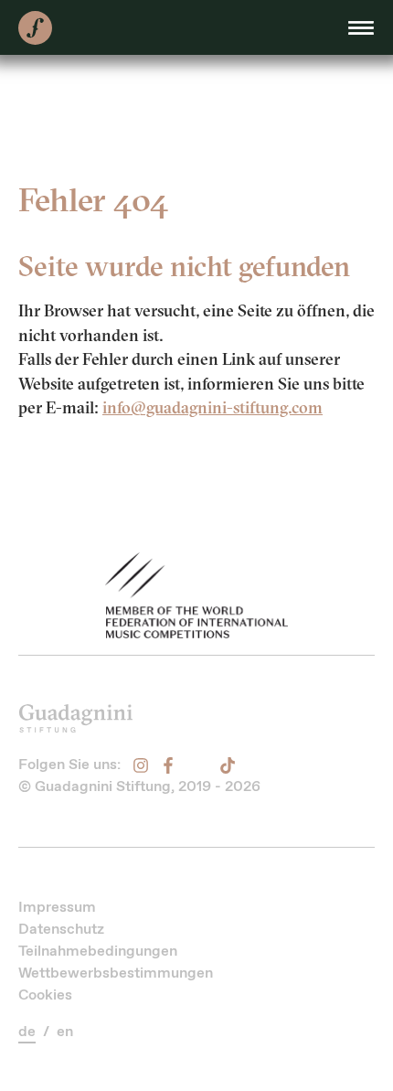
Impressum (57, 906)
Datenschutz (61, 928)
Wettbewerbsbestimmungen (115, 972)
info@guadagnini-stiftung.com (212, 407)
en (65, 1031)
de (27, 1031)
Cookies (45, 994)
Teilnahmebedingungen (97, 950)
